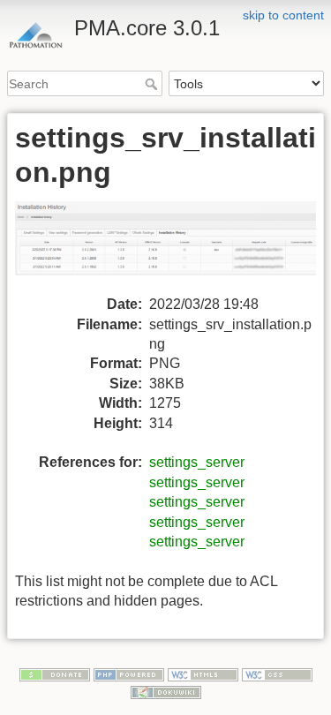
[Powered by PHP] (129, 673)
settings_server (196, 462)
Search (153, 84)
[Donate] (54, 673)
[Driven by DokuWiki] (166, 691)
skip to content (283, 15)
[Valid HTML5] (203, 673)
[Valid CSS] (277, 673)
